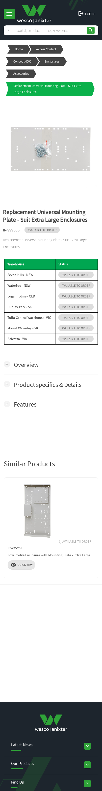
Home (19, 49)
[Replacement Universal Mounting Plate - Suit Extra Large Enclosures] (51, 149)
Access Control (46, 49)
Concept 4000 (22, 61)
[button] (21, 364)
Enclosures (52, 61)
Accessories (21, 74)
